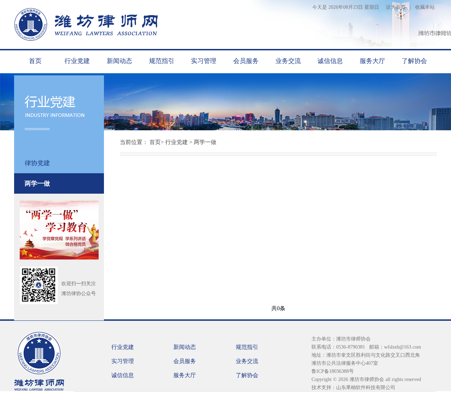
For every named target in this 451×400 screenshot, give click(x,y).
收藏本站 (425, 7)
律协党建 (37, 163)
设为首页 (396, 7)
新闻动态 (119, 60)
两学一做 (37, 183)
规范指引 (161, 60)
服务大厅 (372, 60)
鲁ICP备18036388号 (332, 371)
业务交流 (288, 60)
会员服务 (246, 60)
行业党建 (77, 60)
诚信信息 (330, 60)
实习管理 (203, 60)
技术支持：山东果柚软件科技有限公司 (353, 387)
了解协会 (414, 60)
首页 (35, 60)
